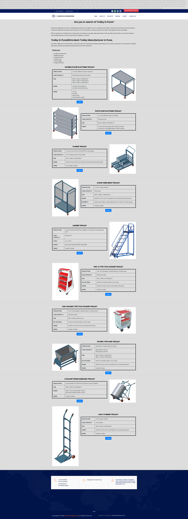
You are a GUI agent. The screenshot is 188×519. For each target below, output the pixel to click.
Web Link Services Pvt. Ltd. (118, 515)
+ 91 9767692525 (62, 479)
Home (95, 16)
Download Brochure (132, 10)
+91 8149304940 (69, 11)
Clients (125, 16)
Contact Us (132, 16)
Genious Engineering (72, 515)
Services (117, 16)
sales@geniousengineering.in (94, 479)
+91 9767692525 (59, 11)
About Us (102, 16)
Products (110, 16)
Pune (94, 511)
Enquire (80, 102)
